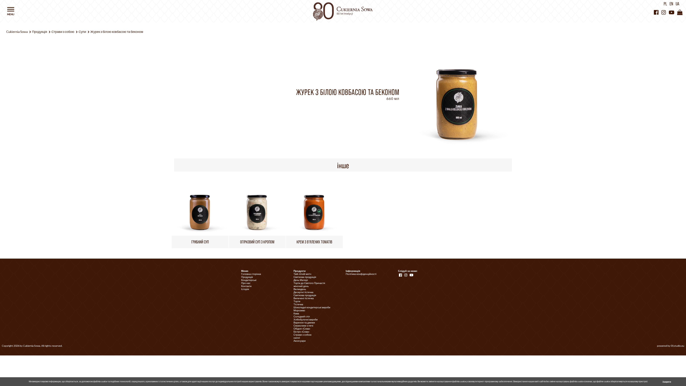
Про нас (245, 282)
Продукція (247, 276)
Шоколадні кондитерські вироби (312, 307)
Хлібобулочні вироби (306, 319)
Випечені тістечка (304, 298)
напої (297, 337)
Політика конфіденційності (361, 273)
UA (677, 4)
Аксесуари (300, 340)
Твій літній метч (302, 273)
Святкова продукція (305, 276)
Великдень (300, 289)
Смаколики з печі (303, 325)
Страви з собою (303, 334)
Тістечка (298, 304)
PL (665, 4)
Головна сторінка (251, 273)
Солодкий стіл (302, 316)
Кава (296, 313)
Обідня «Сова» (302, 328)
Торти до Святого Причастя (309, 282)
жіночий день (301, 286)
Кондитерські (248, 279)
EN (671, 4)
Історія (245, 289)
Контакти (246, 286)
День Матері (301, 279)
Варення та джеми (304, 322)
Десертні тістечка (303, 292)
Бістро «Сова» (301, 331)
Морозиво (299, 310)
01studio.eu (677, 345)
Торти (297, 301)
